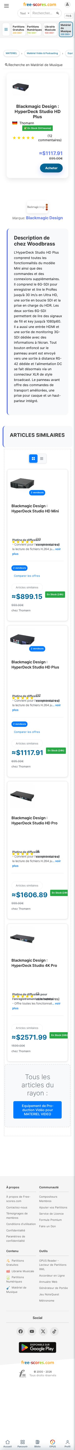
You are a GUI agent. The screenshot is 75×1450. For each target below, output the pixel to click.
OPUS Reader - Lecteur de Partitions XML (52, 1265)
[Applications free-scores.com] (6, 29)
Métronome (46, 1300)
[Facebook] (20, 1331)
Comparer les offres (27, 575)
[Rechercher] (57, 13)
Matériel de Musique (16, 1289)
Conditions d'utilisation (21, 1224)
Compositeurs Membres (48, 1199)
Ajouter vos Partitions (53, 1207)
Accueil (7, 1446)
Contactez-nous (16, 1207)
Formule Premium (50, 1219)
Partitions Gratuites (15, 1263)
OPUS (52, 1446)
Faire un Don (47, 1226)
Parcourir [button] (23, 1446)
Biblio (37, 1446)
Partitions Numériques (15, 1279)
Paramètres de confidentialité (15, 1238)
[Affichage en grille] (33, 458)
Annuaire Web (48, 1281)
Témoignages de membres (17, 1215)
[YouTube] (32, 1331)
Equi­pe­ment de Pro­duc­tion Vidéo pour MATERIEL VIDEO (37, 1110)
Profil (67, 1446)
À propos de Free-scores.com (18, 1199)
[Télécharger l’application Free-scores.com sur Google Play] (37, 1347)
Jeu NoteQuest (49, 1294)
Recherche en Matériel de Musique (35, 65)
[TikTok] (54, 1331)
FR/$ (68, 15)
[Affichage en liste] (42, 458)
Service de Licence (51, 1213)
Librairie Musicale (23, 1271)
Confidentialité (15, 1230)
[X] (43, 1331)
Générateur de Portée (53, 1288)
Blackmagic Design (44, 217)
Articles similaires (27, 587)
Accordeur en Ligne (52, 1275)
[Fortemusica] (22, 1374)
